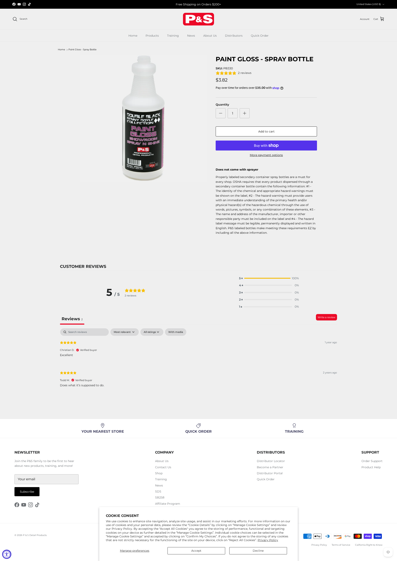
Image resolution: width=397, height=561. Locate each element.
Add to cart (266, 131)
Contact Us (163, 467)
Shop (159, 473)
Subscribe (27, 492)
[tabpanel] (198, 361)
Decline (258, 551)
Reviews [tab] (72, 318)
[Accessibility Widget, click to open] (6, 554)
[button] (269, 278)
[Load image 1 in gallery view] (143, 118)
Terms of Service (341, 544)
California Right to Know (369, 544)
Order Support (372, 461)
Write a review (326, 317)
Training (173, 35)
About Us (210, 35)
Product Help (371, 467)
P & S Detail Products (35, 535)
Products (152, 35)
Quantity (222, 104)
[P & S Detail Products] (198, 19)
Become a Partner (270, 467)
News (191, 35)
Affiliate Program (167, 504)
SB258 (159, 497)
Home (132, 35)
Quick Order (260, 35)
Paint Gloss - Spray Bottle (82, 49)
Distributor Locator (271, 461)
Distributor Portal (270, 473)
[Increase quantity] (245, 113)
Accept (196, 551)
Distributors (234, 35)
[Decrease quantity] (221, 113)
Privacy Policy (268, 540)
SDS (158, 491)
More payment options (266, 155)
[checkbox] (175, 332)
